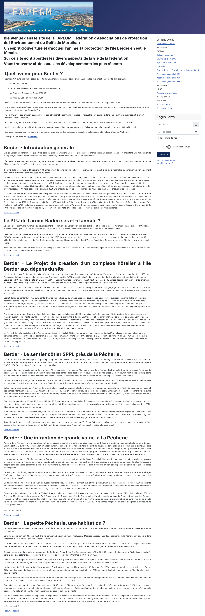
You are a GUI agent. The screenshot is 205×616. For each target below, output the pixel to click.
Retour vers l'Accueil (166, 43)
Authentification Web (180, 147)
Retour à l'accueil (11, 212)
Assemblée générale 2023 (168, 74)
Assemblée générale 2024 (168, 78)
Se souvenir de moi (168, 138)
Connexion (163, 154)
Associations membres (167, 93)
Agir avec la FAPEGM (166, 62)
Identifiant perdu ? (165, 163)
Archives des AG (164, 104)
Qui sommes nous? (165, 55)
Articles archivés (164, 108)
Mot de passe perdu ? (166, 160)
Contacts (161, 66)
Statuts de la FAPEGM (166, 59)
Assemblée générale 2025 (168, 81)
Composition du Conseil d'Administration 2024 (178, 70)
